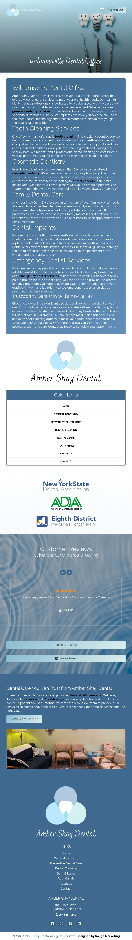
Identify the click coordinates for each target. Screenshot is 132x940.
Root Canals (66, 445)
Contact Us (116, 9)
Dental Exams (66, 438)
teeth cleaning (65, 136)
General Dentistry (66, 414)
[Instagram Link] (61, 923)
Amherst (75, 695)
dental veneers (84, 181)
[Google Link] (70, 923)
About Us (66, 453)
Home (66, 406)
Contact (66, 461)
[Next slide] (69, 572)
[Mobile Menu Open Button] (102, 9)
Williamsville (92, 695)
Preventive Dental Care (66, 422)
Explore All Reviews (66, 644)
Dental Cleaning (66, 430)
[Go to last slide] (63, 572)
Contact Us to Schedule (24, 719)
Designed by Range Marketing (98, 936)
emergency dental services (39, 276)
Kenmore (30, 699)
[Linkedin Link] (79, 923)
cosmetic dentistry (26, 173)
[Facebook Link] (52, 923)
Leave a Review (67, 658)
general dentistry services (31, 111)
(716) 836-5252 (66, 914)
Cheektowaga (54, 699)
